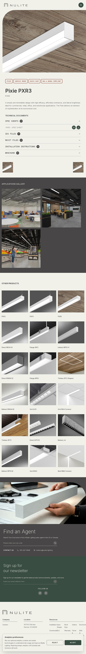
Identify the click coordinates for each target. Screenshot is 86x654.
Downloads (53, 630)
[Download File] (78, 127)
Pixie (9, 81)
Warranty (67, 630)
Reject (55, 642)
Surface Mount (20, 81)
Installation (53, 625)
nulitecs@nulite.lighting (44, 550)
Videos (74, 625)
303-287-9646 (25, 550)
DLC (58, 630)
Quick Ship (34, 81)
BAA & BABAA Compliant (52, 81)
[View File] (74, 127)
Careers (5, 625)
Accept (73, 642)
